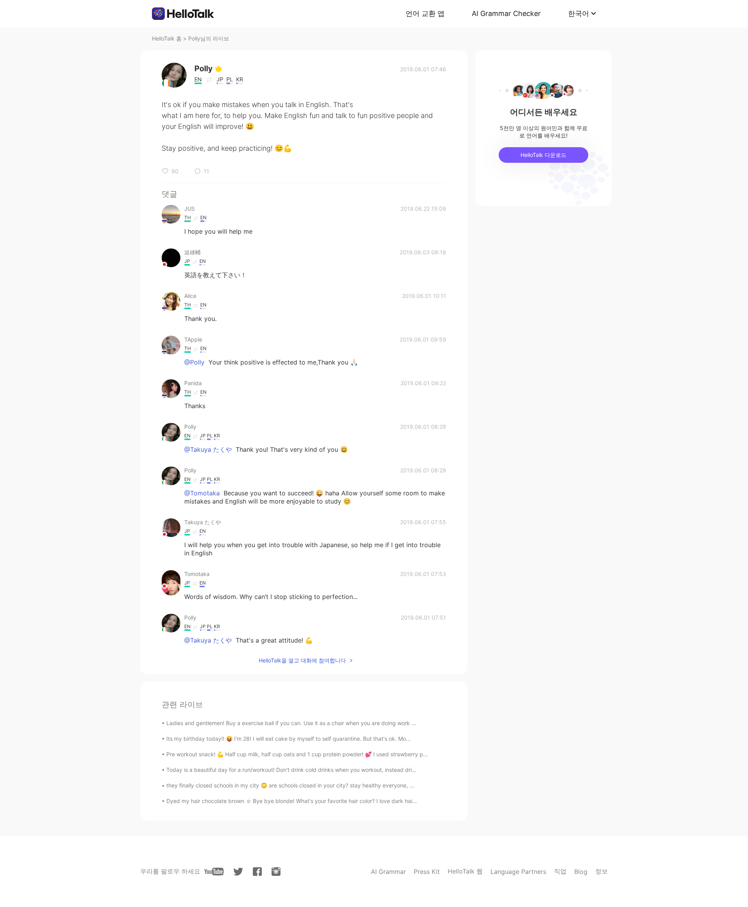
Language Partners (518, 871)
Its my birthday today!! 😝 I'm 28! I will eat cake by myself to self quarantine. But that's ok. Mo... (288, 738)
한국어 (578, 13)
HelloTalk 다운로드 (543, 154)
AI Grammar (388, 871)
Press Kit (427, 871)
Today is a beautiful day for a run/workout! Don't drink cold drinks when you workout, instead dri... (291, 769)
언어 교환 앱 (425, 13)
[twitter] (238, 872)
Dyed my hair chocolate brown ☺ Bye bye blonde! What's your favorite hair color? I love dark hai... (291, 801)
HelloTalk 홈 (167, 38)
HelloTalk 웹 (465, 871)
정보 (601, 871)
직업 (560, 871)
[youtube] (214, 871)
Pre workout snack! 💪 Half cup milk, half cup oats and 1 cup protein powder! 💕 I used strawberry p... (297, 754)
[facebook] (257, 871)
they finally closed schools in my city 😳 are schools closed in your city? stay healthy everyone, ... (290, 785)
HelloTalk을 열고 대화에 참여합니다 (302, 660)
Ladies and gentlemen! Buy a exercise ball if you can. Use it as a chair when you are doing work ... (291, 723)
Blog (580, 871)
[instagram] (276, 871)
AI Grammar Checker (506, 13)
